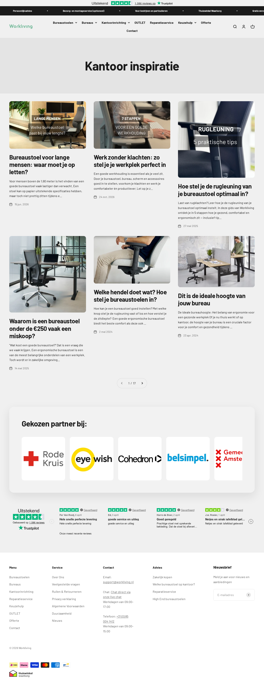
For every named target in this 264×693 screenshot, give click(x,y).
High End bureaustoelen (169, 599)
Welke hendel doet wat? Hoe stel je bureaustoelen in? (130, 295)
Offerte (206, 22)
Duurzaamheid (62, 613)
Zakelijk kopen (162, 577)
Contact (132, 30)
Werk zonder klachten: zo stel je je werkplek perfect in (130, 160)
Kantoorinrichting (114, 22)
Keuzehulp (185, 22)
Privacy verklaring (64, 599)
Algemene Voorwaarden (68, 606)
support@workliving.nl (118, 582)
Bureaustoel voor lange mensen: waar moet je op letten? (42, 164)
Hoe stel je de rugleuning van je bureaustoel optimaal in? (215, 189)
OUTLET (140, 22)
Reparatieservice (162, 22)
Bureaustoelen (63, 22)
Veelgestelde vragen (66, 584)
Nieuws (57, 620)
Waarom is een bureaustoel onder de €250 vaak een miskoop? (44, 328)
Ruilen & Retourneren (67, 591)
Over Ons (58, 577)
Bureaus (87, 22)
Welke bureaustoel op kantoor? (174, 584)
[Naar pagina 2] (142, 383)
